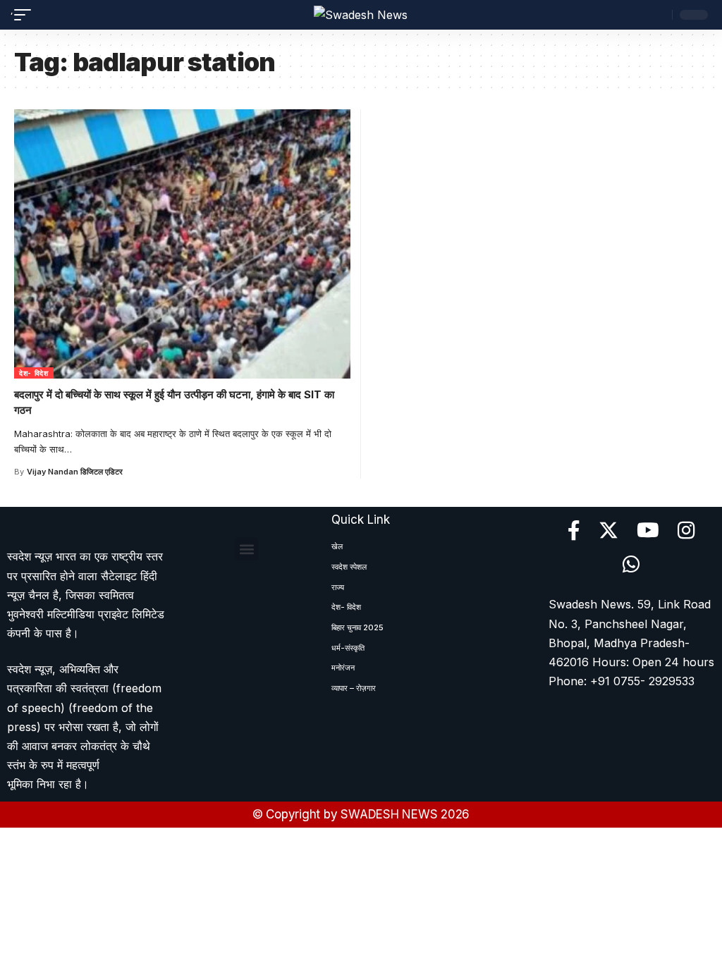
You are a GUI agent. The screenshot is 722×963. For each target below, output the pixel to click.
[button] (246, 548)
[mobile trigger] (26, 14)
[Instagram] (686, 531)
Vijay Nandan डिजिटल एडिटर (75, 472)
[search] (657, 15)
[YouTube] (648, 531)
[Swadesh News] (361, 15)
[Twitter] (608, 531)
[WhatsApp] (631, 565)
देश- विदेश (34, 373)
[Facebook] (573, 531)
